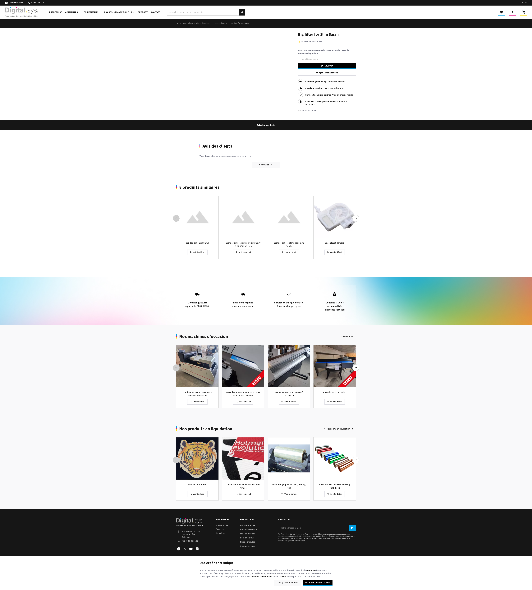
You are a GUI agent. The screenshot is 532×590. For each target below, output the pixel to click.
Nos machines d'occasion (203, 336)
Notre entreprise (247, 525)
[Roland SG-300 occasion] (335, 366)
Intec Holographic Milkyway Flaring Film (289, 486)
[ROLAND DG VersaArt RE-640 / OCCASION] (289, 366)
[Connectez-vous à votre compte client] (512, 12)
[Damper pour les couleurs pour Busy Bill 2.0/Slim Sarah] (243, 217)
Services (220, 529)
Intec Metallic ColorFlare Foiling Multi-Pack (334, 486)
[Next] (355, 218)
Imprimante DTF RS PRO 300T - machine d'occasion (197, 394)
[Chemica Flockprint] (197, 458)
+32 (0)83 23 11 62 (190, 541)
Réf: (299, 110)
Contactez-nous (247, 546)
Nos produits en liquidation (205, 429)
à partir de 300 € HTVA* (325, 81)
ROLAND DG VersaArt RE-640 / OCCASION (289, 394)
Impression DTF (221, 23)
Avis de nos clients (266, 125)
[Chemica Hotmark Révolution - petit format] (243, 458)
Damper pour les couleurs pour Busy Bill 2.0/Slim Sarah (243, 244)
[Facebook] (178, 548)
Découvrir (345, 336)
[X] (184, 548)
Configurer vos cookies (288, 582)
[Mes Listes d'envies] (501, 12)
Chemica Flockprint (197, 484)
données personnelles (261, 576)
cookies (311, 570)
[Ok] (352, 528)
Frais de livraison (247, 533)
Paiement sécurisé (248, 529)
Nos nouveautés (247, 542)
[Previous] (176, 218)
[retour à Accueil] (177, 23)
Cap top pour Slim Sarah (197, 242)
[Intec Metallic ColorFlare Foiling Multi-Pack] (335, 458)
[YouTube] (190, 548)
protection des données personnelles (327, 536)
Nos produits (188, 23)
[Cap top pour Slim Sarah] (197, 217)
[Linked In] (197, 548)
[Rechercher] (242, 12)
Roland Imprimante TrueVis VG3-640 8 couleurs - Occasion (243, 394)
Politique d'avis (247, 537)
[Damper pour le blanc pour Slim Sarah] (289, 217)
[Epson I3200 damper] (335, 217)
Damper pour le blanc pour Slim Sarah (289, 244)
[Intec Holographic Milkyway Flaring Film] (289, 458)
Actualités (220, 533)
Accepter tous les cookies (317, 582)
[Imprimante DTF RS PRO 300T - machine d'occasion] (197, 366)
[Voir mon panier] (523, 12)
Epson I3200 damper (334, 242)
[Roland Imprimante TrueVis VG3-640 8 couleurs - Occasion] (243, 366)
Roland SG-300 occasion (334, 392)
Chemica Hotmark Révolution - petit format (243, 486)
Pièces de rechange (204, 23)
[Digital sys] (21, 12)
